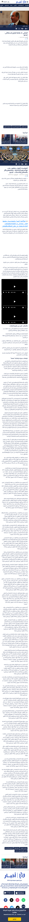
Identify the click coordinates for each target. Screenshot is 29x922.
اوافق (14, 919)
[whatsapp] (23, 900)
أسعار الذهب (20, 5)
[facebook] (5, 900)
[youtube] (6, 908)
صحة (11, 5)
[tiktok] (18, 908)
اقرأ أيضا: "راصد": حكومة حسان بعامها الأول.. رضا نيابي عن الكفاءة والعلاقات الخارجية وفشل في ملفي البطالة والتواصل (15, 223)
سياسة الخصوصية (7, 914)
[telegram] (12, 908)
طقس (1, 5)
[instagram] (17, 900)
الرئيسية (27, 5)
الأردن (15, 5)
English (5, 1)
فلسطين (7, 5)
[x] (11, 900)
